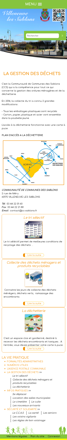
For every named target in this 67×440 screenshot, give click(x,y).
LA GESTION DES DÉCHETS (23, 372)
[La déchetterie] (33, 330)
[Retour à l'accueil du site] (19, 23)
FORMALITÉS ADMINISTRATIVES (25, 361)
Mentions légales (17, 436)
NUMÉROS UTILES (17, 365)
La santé (33, 413)
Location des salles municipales (31, 398)
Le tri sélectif (33, 217)
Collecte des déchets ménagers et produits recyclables (33, 264)
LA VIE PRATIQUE (15, 357)
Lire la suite (34, 255)
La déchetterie (33, 311)
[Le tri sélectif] (33, 236)
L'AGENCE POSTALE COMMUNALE (26, 369)
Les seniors (49, 413)
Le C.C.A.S (18, 413)
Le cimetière (20, 402)
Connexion (54, 436)
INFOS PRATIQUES (17, 390)
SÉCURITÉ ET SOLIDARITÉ (22, 409)
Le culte (36, 402)
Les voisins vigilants (24, 417)
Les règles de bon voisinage (29, 420)
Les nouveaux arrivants (26, 405)
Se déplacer (19, 394)
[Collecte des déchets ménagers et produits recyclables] (33, 285)
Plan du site (37, 436)
